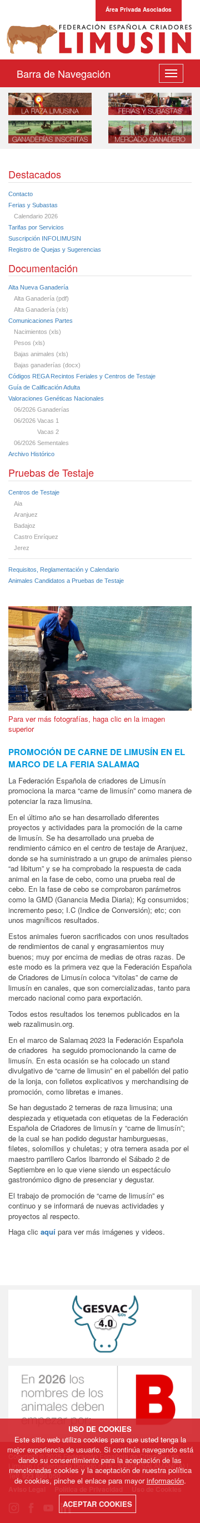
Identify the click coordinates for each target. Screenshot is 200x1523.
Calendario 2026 (36, 216)
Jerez (21, 548)
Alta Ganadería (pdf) (41, 298)
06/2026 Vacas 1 (36, 420)
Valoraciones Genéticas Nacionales (56, 398)
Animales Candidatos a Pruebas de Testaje (66, 580)
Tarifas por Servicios (36, 227)
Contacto (20, 194)
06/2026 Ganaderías (41, 409)
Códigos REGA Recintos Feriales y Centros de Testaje (82, 376)
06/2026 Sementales (41, 443)
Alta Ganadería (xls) (41, 309)
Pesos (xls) (29, 342)
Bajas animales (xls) (41, 354)
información (165, 1480)
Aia (18, 503)
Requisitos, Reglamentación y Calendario (63, 569)
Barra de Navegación (64, 73)
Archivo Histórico (31, 454)
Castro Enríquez (36, 536)
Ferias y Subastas (33, 205)
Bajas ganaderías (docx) (47, 365)
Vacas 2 (36, 431)
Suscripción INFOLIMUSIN (44, 238)
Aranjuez (26, 514)
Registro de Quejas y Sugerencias (54, 249)
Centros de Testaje (33, 492)
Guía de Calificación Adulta (44, 387)
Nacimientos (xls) (37, 331)
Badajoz (25, 525)
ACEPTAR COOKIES (97, 1504)
